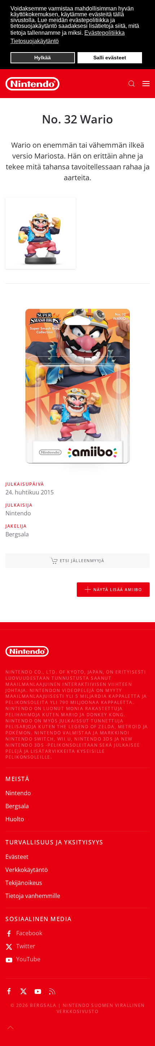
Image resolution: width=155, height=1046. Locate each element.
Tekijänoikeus (23, 883)
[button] (131, 83)
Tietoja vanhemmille (32, 896)
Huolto (14, 819)
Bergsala (17, 806)
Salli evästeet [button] (109, 57)
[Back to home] (32, 83)
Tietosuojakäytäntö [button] (34, 41)
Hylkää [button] (42, 57)
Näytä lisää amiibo (117, 589)
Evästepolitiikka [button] (104, 33)
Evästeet (16, 857)
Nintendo (18, 793)
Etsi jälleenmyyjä (82, 560)
